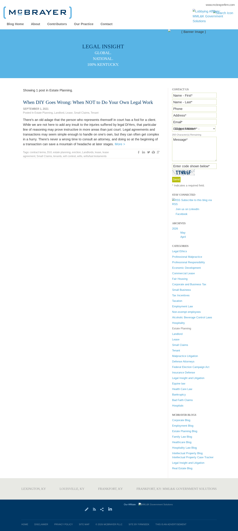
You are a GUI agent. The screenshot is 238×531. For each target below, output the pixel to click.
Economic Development (186, 267)
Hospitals (177, 405)
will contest (69, 156)
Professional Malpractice (187, 256)
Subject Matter (184, 128)
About (35, 24)
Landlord (177, 334)
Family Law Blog (182, 436)
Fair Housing (179, 278)
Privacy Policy (63, 524)
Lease (175, 339)
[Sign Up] (86, 509)
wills (79, 156)
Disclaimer (41, 524)
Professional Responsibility (188, 262)
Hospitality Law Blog (184, 447)
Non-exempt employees (186, 311)
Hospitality (178, 322)
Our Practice (83, 24)
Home (24, 524)
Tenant (176, 350)
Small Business (181, 289)
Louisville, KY (72, 488)
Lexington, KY (33, 488)
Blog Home (15, 24)
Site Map (84, 524)
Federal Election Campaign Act (190, 367)
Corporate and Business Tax (189, 284)
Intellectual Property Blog (187, 453)
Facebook (181, 214)
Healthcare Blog (181, 442)
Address (179, 115)
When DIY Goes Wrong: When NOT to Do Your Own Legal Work (88, 102)
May (183, 232)
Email (177, 122)
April (183, 236)
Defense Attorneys (183, 361)
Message (180, 139)
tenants (57, 156)
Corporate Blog (181, 420)
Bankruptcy (179, 394)
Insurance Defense (183, 372)
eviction (76, 152)
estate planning (62, 152)
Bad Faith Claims (182, 400)
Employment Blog (182, 425)
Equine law (178, 383)
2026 (175, 228)
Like (138, 152)
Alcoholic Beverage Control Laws (192, 317)
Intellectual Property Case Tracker (193, 457)
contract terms (38, 152)
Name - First (183, 95)
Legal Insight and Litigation (188, 378)
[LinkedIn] (110, 509)
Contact (107, 24)
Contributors (57, 24)
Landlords (88, 152)
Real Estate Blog (182, 468)
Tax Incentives (181, 295)
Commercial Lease (183, 273)
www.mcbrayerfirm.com (220, 4)
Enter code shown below (191, 166)
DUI (49, 152)
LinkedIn (143, 152)
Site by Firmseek (139, 524)
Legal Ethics (179, 251)
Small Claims (180, 345)
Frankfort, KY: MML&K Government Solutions (176, 488)
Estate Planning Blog (184, 431)
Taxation (177, 300)
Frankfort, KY (110, 488)
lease (98, 152)
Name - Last (182, 102)
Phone (177, 109)
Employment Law (182, 306)
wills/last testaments (95, 156)
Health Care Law (182, 389)
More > (120, 144)
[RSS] (94, 509)
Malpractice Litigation (185, 356)
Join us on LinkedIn (187, 209)
